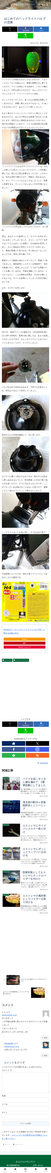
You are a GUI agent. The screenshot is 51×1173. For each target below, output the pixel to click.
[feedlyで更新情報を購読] (13, 755)
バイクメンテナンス (22, 660)
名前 (4, 1096)
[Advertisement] (25, 689)
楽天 (24, 643)
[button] (46, 633)
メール (5, 1104)
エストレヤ (8, 660)
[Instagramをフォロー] (37, 749)
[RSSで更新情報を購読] (37, 755)
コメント (7, 1070)
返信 (45, 1038)
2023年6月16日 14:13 (11, 1047)
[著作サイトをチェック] (13, 743)
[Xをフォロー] (37, 743)
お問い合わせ (38, 1165)
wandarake (9, 1043)
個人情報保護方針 (13, 1165)
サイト (5, 1113)
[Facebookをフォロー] (13, 749)
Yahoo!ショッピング (24, 647)
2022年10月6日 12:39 (9, 1015)
